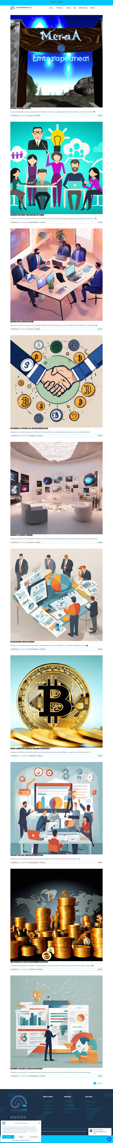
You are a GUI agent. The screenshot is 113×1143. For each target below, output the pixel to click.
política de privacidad (59, 1131)
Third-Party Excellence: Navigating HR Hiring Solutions (26, 855)
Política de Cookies (16, 1140)
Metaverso (31, 115)
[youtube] (11, 1117)
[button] (39, 1123)
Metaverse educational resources (20, 108)
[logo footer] (18, 1096)
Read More (100, 115)
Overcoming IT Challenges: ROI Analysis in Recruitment (26, 1069)
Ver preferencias (34, 1137)
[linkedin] (15, 1117)
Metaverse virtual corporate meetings (22, 322)
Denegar (21, 1137)
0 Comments (37, 115)
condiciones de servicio (47, 1131)
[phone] (24, 1117)
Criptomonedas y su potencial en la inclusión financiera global (29, 428)
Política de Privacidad (25, 1140)
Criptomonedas (32, 435)
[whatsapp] (18, 1117)
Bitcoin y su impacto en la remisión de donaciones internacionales (30, 748)
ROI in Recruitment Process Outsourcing (22, 642)
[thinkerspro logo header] (21, 7)
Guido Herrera (15, 115)
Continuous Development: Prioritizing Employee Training (27, 215)
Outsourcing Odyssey (34, 222)
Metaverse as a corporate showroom (21, 535)
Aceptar (8, 1137)
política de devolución (81, 1131)
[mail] (21, 1117)
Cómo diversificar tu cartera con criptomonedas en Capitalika (29, 962)
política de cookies (70, 1131)
